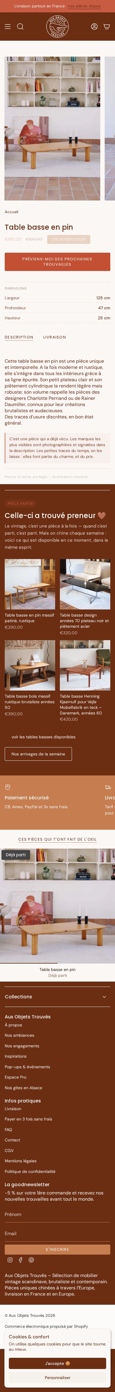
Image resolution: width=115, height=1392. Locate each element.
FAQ (8, 1129)
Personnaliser (57, 1377)
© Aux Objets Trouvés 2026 (30, 1315)
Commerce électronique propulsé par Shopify (46, 1326)
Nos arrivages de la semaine (38, 754)
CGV (9, 1150)
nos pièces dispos (84, 6)
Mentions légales (21, 1160)
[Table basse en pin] (57, 906)
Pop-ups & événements (27, 1066)
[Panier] (107, 26)
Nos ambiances (19, 1035)
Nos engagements (22, 1045)
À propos (13, 1025)
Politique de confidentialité (30, 1171)
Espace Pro (15, 1077)
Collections (18, 996)
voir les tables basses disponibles (43, 736)
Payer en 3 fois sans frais (28, 1119)
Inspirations (16, 1056)
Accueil (11, 211)
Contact (12, 1140)
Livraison (13, 1108)
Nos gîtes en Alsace (23, 1087)
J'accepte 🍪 (57, 1363)
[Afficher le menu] (8, 26)
